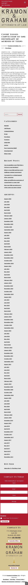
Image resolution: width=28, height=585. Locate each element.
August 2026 (7, 199)
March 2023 (7, 311)
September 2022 (9, 328)
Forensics (6, 139)
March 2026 (7, 213)
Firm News (8, 48)
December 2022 (8, 319)
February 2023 (8, 314)
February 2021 (8, 381)
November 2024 (8, 258)
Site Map (12, 579)
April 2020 (7, 409)
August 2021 (7, 364)
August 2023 (7, 297)
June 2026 (7, 204)
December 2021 (8, 353)
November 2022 (8, 322)
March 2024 (7, 277)
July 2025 (6, 235)
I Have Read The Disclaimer (11, 518)
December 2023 (8, 286)
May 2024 (7, 272)
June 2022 (7, 336)
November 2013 (8, 457)
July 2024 (6, 269)
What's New (7, 153)
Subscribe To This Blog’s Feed (12, 468)
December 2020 (8, 387)
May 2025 (7, 241)
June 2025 (7, 238)
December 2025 (8, 221)
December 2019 (8, 420)
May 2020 (7, 406)
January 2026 (7, 218)
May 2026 (7, 207)
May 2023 (7, 305)
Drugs (6, 134)
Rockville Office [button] (14, 541)
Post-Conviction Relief (10, 148)
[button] (25, 2)
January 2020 (7, 417)
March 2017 (7, 451)
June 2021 (7, 370)
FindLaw (24, 581)
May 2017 (7, 445)
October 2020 (8, 392)
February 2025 (8, 249)
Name (14, 483)
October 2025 (8, 227)
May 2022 (7, 339)
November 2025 (8, 224)
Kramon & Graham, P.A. (14, 46)
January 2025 (7, 252)
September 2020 (9, 395)
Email (14, 489)
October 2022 (8, 325)
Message (14, 501)
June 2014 (7, 454)
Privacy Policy (20, 579)
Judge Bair (7, 142)
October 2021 (8, 359)
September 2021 (9, 361)
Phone (14, 495)
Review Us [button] (14, 568)
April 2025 (7, 243)
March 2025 (7, 246)
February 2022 (8, 347)
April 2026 (7, 210)
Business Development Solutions (11, 581)
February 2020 (8, 415)
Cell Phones (7, 128)
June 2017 (7, 443)
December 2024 (8, 255)
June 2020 (7, 403)
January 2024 (7, 283)
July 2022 (6, 333)
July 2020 (6, 401)
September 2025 (9, 229)
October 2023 (8, 291)
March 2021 (7, 378)
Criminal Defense (9, 131)
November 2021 (8, 356)
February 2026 (8, 215)
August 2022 (7, 330)
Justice (6, 145)
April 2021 (7, 375)
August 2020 (7, 398)
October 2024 (8, 260)
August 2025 (7, 232)
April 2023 (7, 308)
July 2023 (6, 300)
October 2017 (8, 434)
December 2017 (8, 431)
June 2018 (7, 426)
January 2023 (7, 316)
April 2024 (7, 274)
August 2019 (7, 423)
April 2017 (7, 448)
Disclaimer (3, 515)
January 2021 (7, 384)
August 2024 (7, 266)
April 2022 (7, 342)
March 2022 (7, 344)
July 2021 (6, 367)
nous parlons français (14, 565)
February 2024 (8, 280)
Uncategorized (8, 151)
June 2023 (7, 302)
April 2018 (7, 429)
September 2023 (9, 294)
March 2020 (7, 412)
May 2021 (7, 373)
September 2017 (9, 437)
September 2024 (9, 263)
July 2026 (6, 201)
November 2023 (8, 288)
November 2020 (8, 389)
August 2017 (7, 440)
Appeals (6, 125)
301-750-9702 (5, 5)
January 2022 (7, 350)
